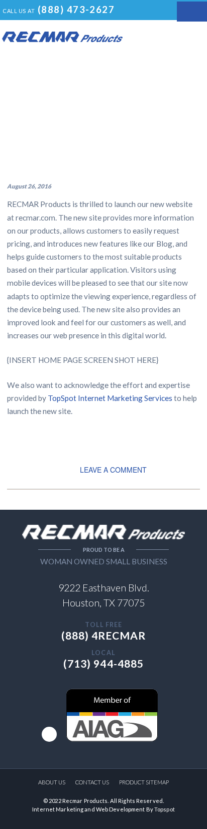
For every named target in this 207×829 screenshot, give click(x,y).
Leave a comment (113, 470)
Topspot (164, 809)
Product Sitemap (144, 782)
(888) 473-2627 (76, 9)
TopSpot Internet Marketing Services (110, 397)
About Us (51, 782)
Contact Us (92, 782)
